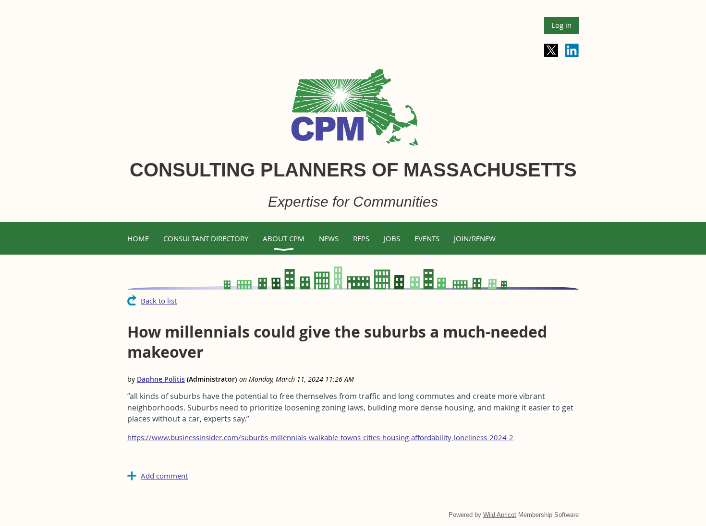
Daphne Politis (161, 379)
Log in (561, 25)
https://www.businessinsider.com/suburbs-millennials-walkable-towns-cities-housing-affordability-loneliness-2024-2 (320, 437)
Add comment (164, 475)
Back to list (159, 300)
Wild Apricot (499, 514)
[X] (551, 51)
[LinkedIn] (572, 51)
